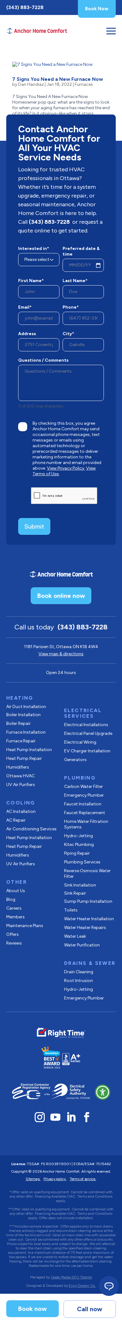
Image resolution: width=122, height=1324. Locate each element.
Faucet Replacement (84, 812)
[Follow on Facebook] (87, 1117)
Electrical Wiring (80, 742)
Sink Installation (80, 885)
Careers (14, 908)
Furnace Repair (21, 741)
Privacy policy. (54, 1179)
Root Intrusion (78, 980)
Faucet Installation (82, 804)
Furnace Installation (26, 732)
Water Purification (82, 945)
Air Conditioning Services (31, 829)
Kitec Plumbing (79, 844)
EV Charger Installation (87, 751)
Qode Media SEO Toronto (71, 1277)
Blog (10, 899)
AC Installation (21, 811)
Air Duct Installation (26, 706)
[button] (102, 1092)
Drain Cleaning (78, 972)
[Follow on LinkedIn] (71, 1117)
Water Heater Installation (89, 918)
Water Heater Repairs (85, 927)
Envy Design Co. (82, 1285)
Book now (32, 1308)
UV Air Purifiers (20, 784)
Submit (34, 526)
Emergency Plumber (84, 795)
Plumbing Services (82, 862)
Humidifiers (17, 767)
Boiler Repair (18, 723)
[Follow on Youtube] (55, 1117)
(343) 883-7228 (24, 7)
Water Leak (75, 936)
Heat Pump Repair (24, 758)
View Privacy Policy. (66, 468)
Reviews (14, 943)
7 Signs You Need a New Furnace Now (57, 79)
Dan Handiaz (31, 84)
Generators (75, 759)
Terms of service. (83, 1179)
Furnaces (84, 84)
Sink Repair (75, 893)
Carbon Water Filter (83, 786)
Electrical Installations (86, 724)
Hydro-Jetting (78, 835)
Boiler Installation (23, 714)
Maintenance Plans (24, 925)
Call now (89, 1309)
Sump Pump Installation (88, 901)
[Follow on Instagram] (40, 1117)
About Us (15, 890)
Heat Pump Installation (29, 749)
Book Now (97, 9)
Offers (12, 934)
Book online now (61, 595)
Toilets (71, 910)
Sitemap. (33, 1179)
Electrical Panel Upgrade (88, 733)
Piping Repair (77, 853)
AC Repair (16, 820)
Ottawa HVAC (20, 776)
